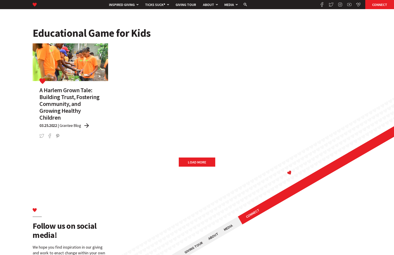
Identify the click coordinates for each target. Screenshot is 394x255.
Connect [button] (379, 4)
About (208, 4)
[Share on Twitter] (41, 136)
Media (229, 4)
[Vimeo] (358, 4)
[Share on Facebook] (49, 136)
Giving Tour (186, 4)
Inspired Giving (122, 4)
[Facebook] (322, 4)
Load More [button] (197, 162)
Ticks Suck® (155, 4)
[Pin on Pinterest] (57, 136)
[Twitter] (331, 4)
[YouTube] (349, 4)
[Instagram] (340, 4)
